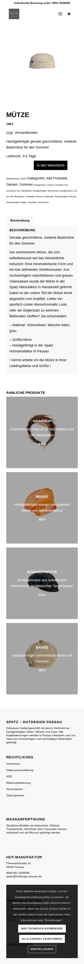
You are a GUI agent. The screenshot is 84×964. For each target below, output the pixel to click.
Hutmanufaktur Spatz (16, 202)
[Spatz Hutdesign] (34, 14)
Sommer (26, 184)
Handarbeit (26, 191)
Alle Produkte (56, 178)
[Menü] (60, 14)
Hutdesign (48, 196)
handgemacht (66, 191)
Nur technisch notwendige (42, 928)
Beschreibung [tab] (19, 220)
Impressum (13, 763)
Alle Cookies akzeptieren (42, 939)
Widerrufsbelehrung (18, 782)
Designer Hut (61, 185)
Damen (12, 184)
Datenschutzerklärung (19, 770)
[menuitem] (61, 14)
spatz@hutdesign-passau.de (24, 876)
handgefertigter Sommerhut (45, 191)
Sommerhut (43, 202)
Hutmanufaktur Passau (65, 196)
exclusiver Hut (13, 191)
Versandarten (14, 789)
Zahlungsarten (15, 795)
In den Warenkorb (50, 165)
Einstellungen (42, 949)
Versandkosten (26, 133)
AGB (9, 776)
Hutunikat (32, 202)
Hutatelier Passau (34, 196)
